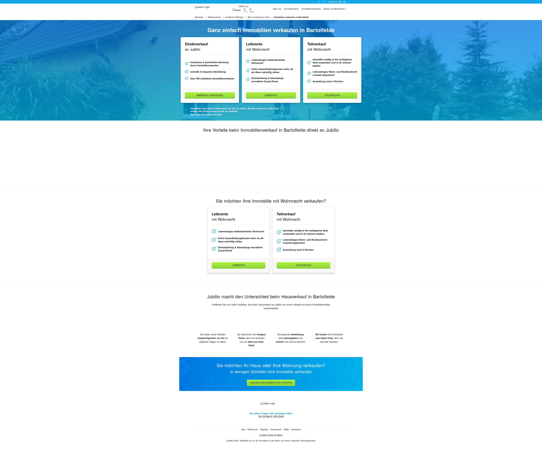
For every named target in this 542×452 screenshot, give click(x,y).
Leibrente (271, 95)
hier (219, 114)
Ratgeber (264, 429)
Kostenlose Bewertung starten (271, 382)
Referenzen (252, 429)
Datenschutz (276, 429)
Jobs (243, 429)
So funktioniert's (291, 8)
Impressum (296, 429)
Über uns (277, 8)
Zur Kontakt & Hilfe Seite (271, 416)
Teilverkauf (332, 95)
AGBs (286, 429)
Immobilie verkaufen (210, 95)
